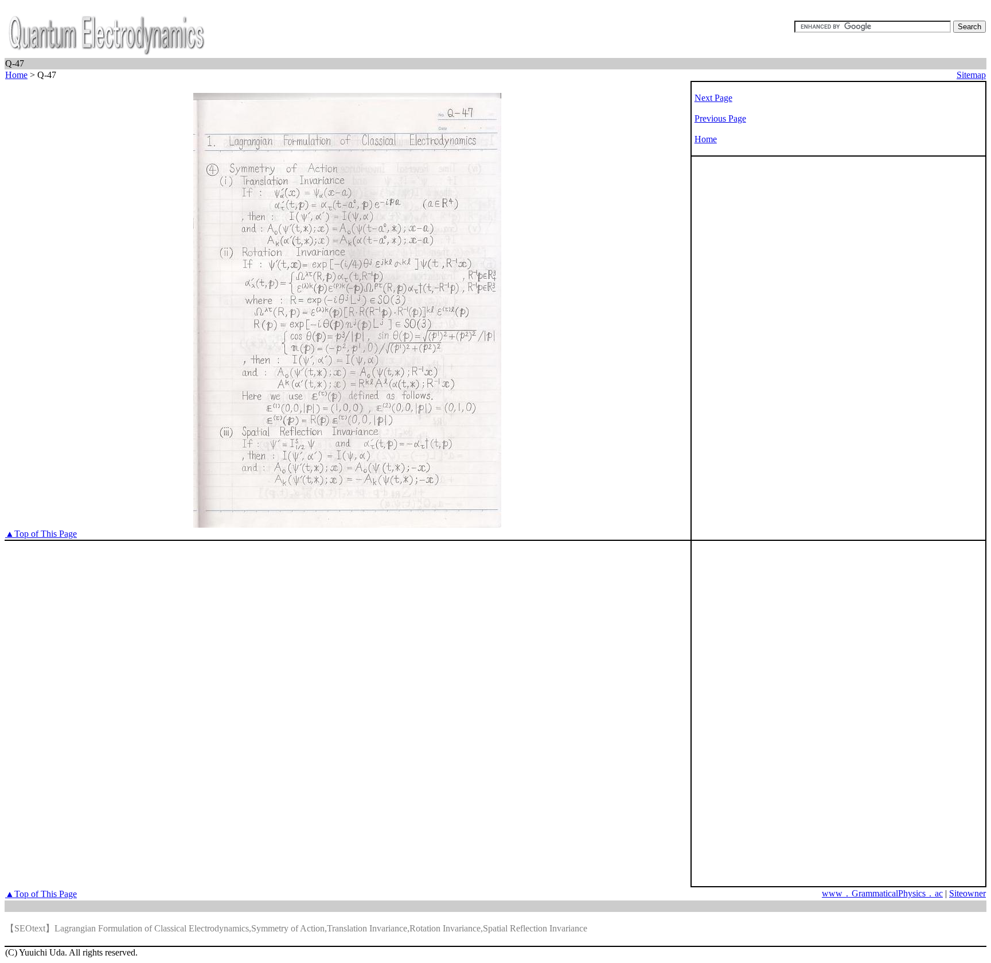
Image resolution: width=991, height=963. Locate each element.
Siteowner (967, 893)
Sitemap (971, 75)
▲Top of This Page (41, 534)
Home (16, 75)
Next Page (713, 98)
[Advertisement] (738, 342)
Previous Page (720, 118)
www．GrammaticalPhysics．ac (882, 893)
